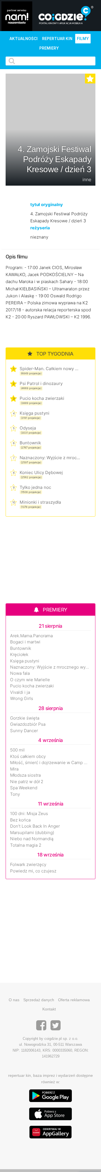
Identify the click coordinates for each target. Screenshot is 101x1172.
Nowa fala (20, 673)
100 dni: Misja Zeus (29, 813)
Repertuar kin (57, 38)
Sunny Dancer (24, 730)
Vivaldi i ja (20, 692)
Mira (14, 769)
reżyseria (40, 227)
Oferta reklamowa (74, 1000)
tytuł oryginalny (46, 204)
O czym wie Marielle (30, 679)
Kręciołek (19, 654)
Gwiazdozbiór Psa (27, 724)
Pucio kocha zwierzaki (42, 398)
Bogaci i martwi (25, 642)
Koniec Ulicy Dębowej (41, 472)
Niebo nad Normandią (31, 838)
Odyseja (28, 428)
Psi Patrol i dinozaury (41, 383)
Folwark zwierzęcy (28, 864)
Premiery (49, 48)
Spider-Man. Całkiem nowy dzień (50, 368)
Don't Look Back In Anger (35, 826)
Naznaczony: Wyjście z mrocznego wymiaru (50, 457)
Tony (15, 794)
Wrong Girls (21, 698)
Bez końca (20, 820)
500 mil (17, 750)
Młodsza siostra (25, 775)
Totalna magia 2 (25, 845)
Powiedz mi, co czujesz (33, 871)
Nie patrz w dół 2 (26, 781)
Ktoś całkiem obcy (28, 756)
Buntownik (30, 442)
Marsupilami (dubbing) (32, 832)
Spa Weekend (23, 787)
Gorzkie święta (24, 718)
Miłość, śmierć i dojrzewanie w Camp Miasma (50, 762)
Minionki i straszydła (40, 502)
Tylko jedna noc (35, 487)
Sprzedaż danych (38, 1000)
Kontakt (49, 1009)
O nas (14, 1000)
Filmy (83, 38)
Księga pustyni (34, 413)
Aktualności (24, 38)
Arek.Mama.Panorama (31, 635)
